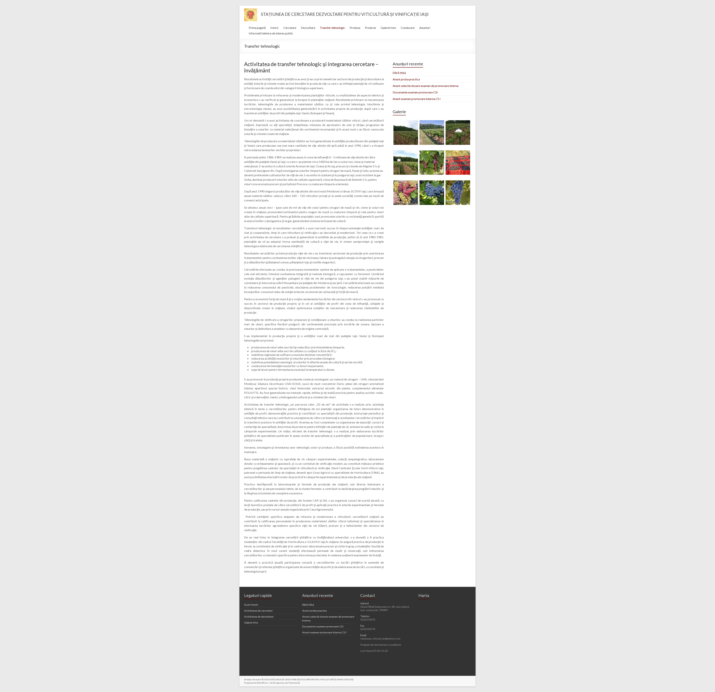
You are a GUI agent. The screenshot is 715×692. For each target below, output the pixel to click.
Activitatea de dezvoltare (259, 616)
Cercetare (289, 27)
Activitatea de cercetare (258, 610)
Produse (355, 27)
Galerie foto (388, 27)
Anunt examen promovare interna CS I (417, 99)
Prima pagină (257, 27)
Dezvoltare (308, 27)
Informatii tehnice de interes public (271, 33)
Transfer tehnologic (332, 27)
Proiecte (370, 27)
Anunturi (424, 27)
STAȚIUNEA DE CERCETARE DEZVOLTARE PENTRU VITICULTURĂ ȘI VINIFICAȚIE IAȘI (345, 14)
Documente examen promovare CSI (415, 92)
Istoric (274, 27)
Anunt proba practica (406, 79)
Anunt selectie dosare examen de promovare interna (425, 85)
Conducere (408, 27)
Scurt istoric (251, 604)
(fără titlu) (399, 72)
